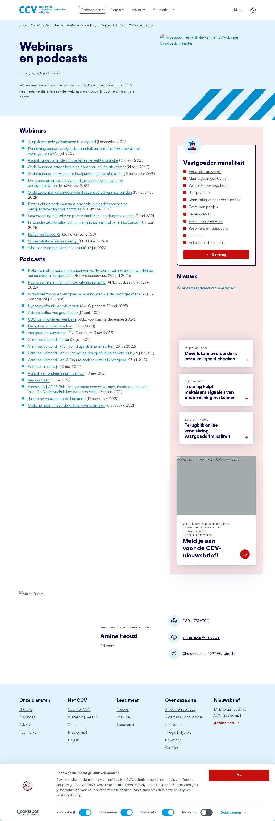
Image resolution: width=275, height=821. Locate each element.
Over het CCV (79, 709)
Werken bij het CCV (84, 717)
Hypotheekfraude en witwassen (53, 306)
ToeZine (123, 717)
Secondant (125, 724)
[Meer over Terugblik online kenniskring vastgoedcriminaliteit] (246, 437)
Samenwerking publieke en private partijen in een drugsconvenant (80, 215)
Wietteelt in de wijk (43, 366)
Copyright (173, 740)
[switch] (126, 812)
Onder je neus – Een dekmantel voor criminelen (66, 405)
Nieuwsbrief (77, 732)
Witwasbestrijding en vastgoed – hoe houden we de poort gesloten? (84, 294)
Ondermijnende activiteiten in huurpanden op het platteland (76, 173)
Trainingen (27, 717)
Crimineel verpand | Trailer (48, 339)
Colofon (171, 747)
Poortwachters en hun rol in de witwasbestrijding (67, 282)
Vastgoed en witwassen (47, 332)
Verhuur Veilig (39, 380)
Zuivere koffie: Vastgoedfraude (53, 312)
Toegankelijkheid (178, 732)
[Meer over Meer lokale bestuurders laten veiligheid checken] (246, 360)
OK (239, 775)
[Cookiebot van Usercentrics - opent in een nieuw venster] (28, 812)
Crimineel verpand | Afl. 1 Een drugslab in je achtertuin (71, 346)
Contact (74, 724)
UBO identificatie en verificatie (52, 319)
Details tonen (231, 812)
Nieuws (123, 709)
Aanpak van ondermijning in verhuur (56, 373)
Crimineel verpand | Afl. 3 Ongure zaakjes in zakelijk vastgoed (77, 360)
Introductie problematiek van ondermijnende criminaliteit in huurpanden (84, 222)
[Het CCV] (43, 10)
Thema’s (25, 709)
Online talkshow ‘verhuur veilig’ (53, 241)
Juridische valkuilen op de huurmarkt (57, 398)
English (73, 740)
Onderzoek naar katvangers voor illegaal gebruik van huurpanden (80, 192)
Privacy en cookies (180, 709)
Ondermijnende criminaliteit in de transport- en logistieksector (77, 167)
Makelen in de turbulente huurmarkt (57, 247)
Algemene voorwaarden (184, 717)
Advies (24, 724)
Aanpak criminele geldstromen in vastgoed (62, 141)
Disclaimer (173, 724)
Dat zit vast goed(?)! (44, 234)
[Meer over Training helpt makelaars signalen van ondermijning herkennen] (246, 398)
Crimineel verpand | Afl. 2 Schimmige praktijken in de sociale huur (80, 353)
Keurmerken (28, 732)
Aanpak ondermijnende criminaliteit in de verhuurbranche (73, 160)
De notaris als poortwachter (50, 326)
